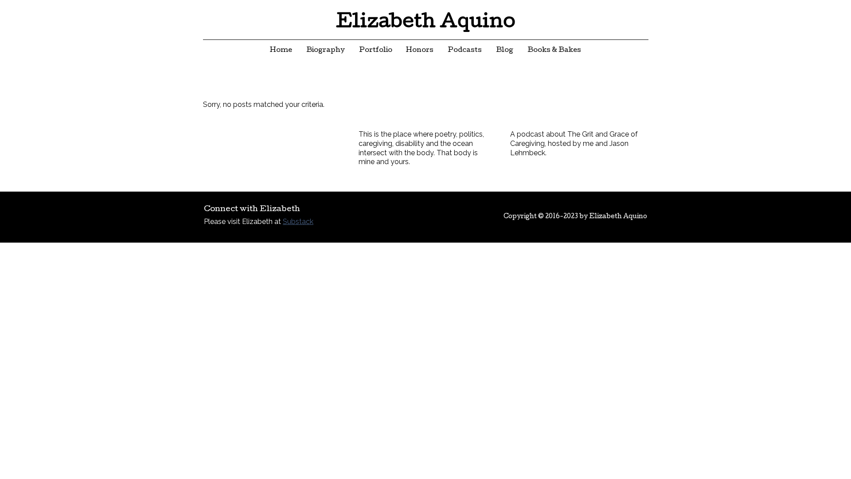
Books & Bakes (554, 50)
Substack (298, 221)
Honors (419, 50)
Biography (325, 50)
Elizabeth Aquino (425, 23)
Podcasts (465, 50)
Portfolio (375, 50)
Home (281, 50)
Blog (504, 50)
